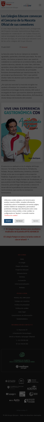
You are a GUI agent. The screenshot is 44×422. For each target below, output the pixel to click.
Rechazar (19, 221)
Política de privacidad (22, 305)
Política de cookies (22, 308)
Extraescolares (22, 273)
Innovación (22, 280)
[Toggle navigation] (40, 5)
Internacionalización (22, 284)
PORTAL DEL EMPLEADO (22, 298)
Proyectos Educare (22, 270)
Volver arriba (21, 410)
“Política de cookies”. (11, 215)
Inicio (22, 259)
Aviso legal (22, 312)
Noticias (22, 288)
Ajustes (35, 221)
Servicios (22, 277)
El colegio (22, 263)
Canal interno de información (22, 315)
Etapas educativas (22, 266)
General (24, 47)
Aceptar (8, 221)
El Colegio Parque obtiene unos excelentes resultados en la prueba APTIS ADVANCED (23, 230)
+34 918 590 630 (23, 340)
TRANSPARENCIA (22, 319)
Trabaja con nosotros (22, 301)
